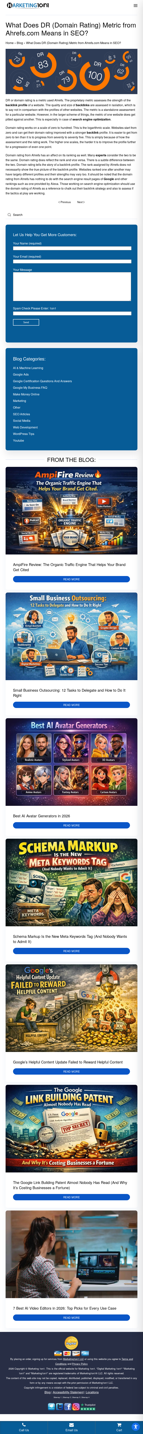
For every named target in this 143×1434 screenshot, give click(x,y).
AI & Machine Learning (28, 368)
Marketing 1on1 (36, 1368)
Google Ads (21, 374)
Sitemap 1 (57, 1397)
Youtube (18, 440)
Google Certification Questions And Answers (42, 381)
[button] (135, 5)
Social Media (21, 420)
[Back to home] (28, 5)
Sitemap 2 (67, 1397)
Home (10, 43)
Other (16, 407)
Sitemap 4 (85, 1397)
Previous (66, 202)
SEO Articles (21, 414)
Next (80, 202)
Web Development (25, 427)
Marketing (19, 401)
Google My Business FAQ (30, 387)
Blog (20, 43)
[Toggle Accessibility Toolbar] (135, 1426)
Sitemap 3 (76, 1397)
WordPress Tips (23, 434)
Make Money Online (26, 394)
